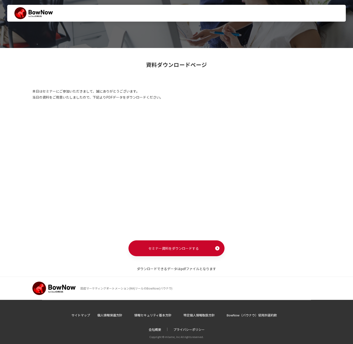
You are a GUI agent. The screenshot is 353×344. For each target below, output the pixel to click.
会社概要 (155, 329)
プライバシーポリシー (189, 329)
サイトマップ (80, 315)
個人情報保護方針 (109, 315)
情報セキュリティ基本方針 (152, 315)
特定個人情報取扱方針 (199, 315)
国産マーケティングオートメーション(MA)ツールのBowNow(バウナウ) (126, 288)
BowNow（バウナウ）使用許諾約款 (252, 315)
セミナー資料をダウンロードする (173, 248)
